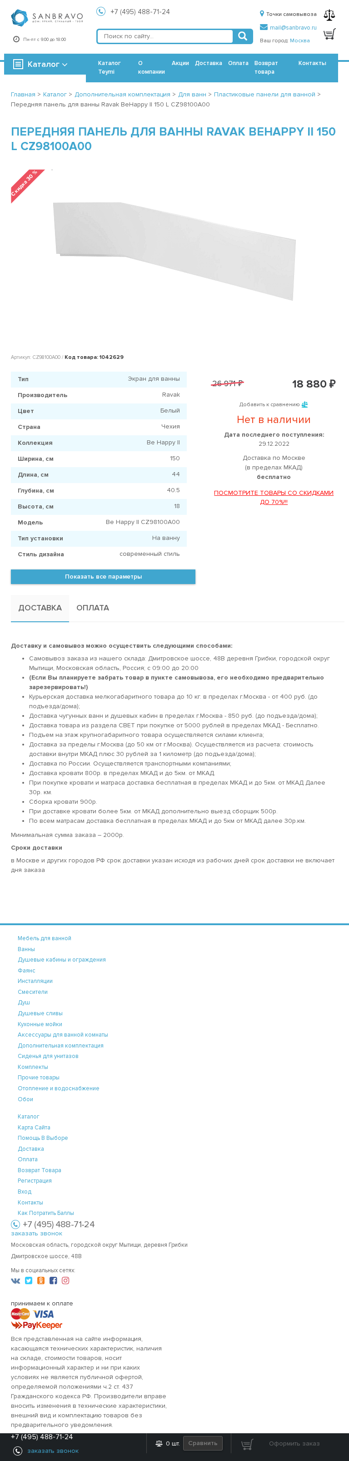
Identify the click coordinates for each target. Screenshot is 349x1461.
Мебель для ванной (44, 938)
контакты (30, 1202)
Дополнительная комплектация (61, 1045)
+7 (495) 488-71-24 (140, 12)
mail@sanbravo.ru (293, 27)
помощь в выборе (43, 1138)
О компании (151, 68)
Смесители (33, 992)
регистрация (35, 1180)
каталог (29, 1116)
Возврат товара (266, 68)
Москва (300, 40)
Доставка (208, 63)
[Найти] (242, 36)
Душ (24, 1002)
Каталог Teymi (109, 68)
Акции (180, 63)
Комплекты (33, 1067)
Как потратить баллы (46, 1213)
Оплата (238, 63)
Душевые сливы (40, 1013)
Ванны (26, 949)
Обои (25, 1099)
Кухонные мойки (40, 1024)
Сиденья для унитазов (48, 1056)
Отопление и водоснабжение (59, 1088)
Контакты (312, 63)
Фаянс (26, 970)
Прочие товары (39, 1077)
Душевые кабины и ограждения (62, 959)
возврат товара (39, 1170)
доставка (31, 1149)
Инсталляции (35, 981)
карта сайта (34, 1127)
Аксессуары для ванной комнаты (63, 1034)
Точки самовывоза (291, 14)
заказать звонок (36, 1233)
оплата (28, 1159)
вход (24, 1191)
